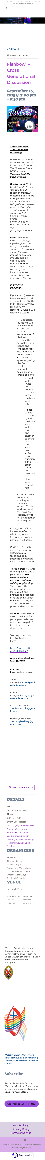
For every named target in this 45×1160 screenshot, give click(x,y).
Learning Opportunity (18, 836)
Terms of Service (16, 995)
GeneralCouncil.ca (25, 973)
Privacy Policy (16, 991)
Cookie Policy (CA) (16, 987)
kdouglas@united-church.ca (22, 697)
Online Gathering (25, 839)
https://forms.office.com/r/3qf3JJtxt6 (22, 649)
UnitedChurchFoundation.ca (29, 971)
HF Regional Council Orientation (13, 900)
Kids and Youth (22, 832)
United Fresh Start (25, 978)
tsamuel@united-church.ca (22, 684)
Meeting (11, 839)
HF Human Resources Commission (28, 900)
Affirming (24, 826)
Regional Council (15, 843)
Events (10, 832)
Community (21, 829)
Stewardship (23, 976)
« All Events (13, 49)
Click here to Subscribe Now (21, 1104)
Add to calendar (21, 787)
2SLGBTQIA (12, 826)
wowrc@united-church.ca (24, 3)
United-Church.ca (25, 969)
